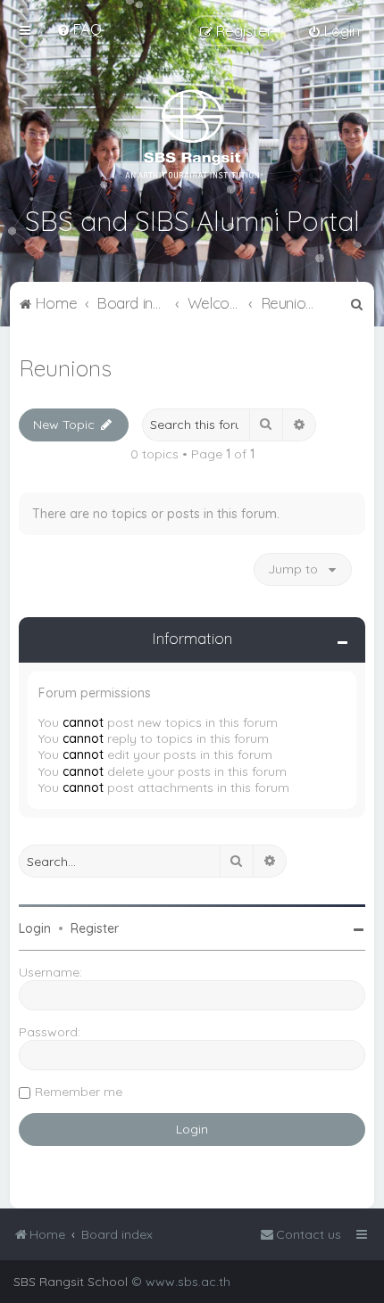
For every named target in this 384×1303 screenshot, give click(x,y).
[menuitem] (79, 29)
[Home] (192, 133)
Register (95, 928)
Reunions (65, 368)
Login (35, 928)
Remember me (78, 1092)
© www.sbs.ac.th (180, 1282)
